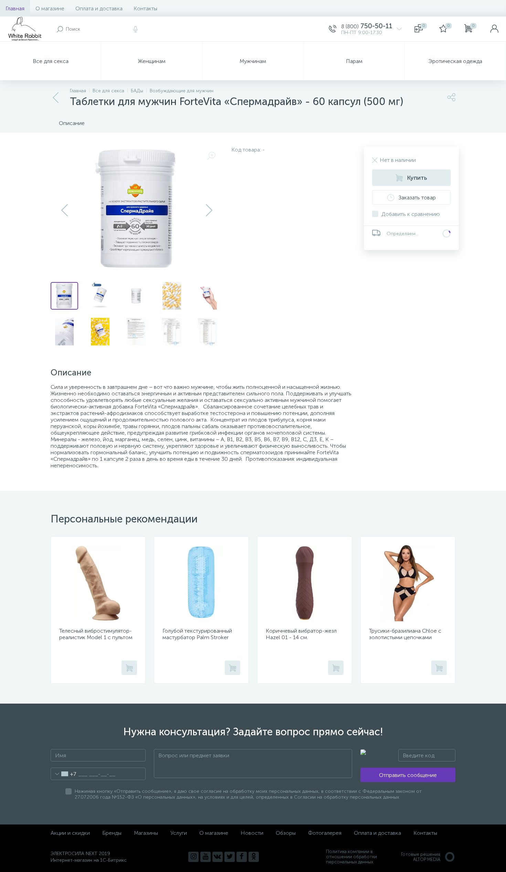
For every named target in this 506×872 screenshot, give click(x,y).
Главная (15, 8)
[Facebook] (241, 857)
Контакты (145, 8)
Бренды (112, 833)
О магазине (49, 8)
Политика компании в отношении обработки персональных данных (351, 856)
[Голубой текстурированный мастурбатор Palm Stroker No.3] (201, 583)
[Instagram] (193, 857)
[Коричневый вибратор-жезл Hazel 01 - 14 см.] (305, 583)
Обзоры (286, 833)
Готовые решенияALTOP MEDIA (420, 857)
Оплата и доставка (99, 8)
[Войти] (494, 29)
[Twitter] (229, 857)
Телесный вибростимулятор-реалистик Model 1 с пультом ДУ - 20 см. (96, 637)
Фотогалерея (324, 833)
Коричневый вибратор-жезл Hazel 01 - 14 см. (301, 634)
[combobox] (63, 774)
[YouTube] (205, 857)
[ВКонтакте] (217, 857)
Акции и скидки (70, 833)
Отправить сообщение (408, 775)
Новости (252, 833)
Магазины (146, 833)
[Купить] (129, 668)
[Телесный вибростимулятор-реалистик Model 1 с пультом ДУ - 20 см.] (98, 583)
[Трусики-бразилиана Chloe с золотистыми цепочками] (408, 583)
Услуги (178, 833)
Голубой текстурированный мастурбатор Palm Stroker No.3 (197, 637)
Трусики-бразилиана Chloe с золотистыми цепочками (405, 634)
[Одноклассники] (254, 857)
